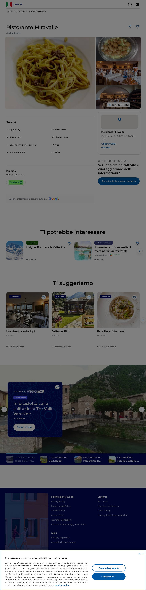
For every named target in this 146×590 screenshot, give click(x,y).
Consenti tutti (108, 576)
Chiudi (141, 554)
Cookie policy (62, 585)
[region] (73, 570)
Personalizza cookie (108, 568)
